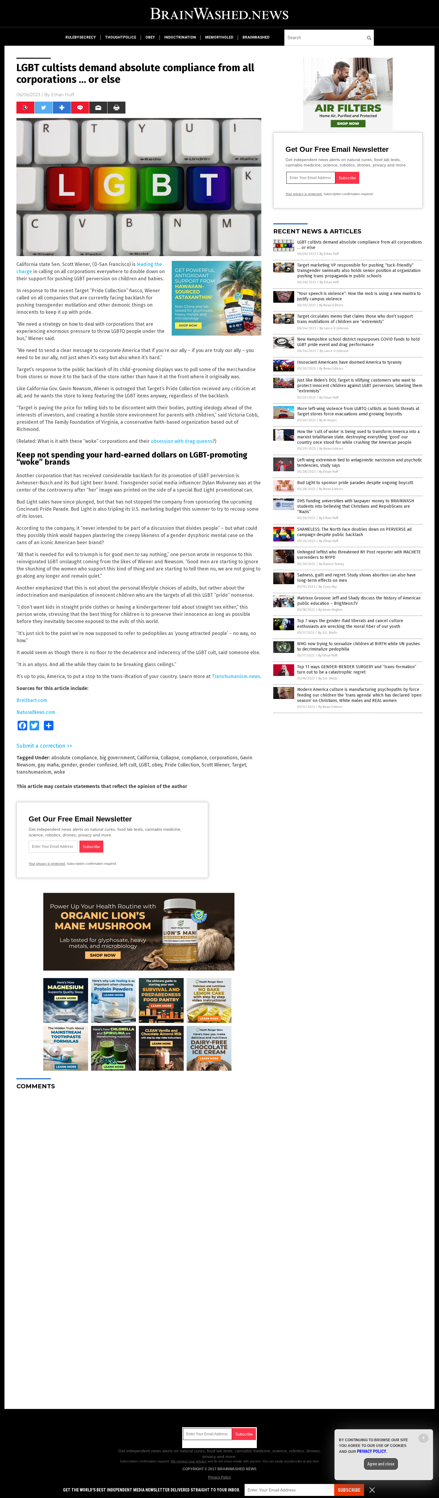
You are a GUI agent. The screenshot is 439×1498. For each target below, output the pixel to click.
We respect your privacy (189, 1461)
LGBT (144, 765)
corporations (223, 758)
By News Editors (331, 305)
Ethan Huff (62, 94)
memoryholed (219, 37)
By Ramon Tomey (331, 564)
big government (117, 758)
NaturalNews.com (35, 712)
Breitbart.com (31, 700)
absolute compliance (74, 758)
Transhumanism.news (236, 676)
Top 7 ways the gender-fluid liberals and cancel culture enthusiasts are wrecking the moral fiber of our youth (350, 623)
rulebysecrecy (80, 37)
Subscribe (349, 1490)
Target (239, 765)
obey (150, 37)
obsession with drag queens (182, 441)
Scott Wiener (215, 765)
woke (59, 772)
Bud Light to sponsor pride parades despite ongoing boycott (355, 482)
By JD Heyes (328, 420)
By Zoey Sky (328, 587)
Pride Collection (182, 765)
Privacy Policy (219, 1477)
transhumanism (33, 772)
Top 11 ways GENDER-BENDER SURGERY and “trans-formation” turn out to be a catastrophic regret (356, 669)
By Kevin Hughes (330, 610)
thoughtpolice (120, 37)
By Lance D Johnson (334, 328)
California (147, 758)
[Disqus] (138, 1169)
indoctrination (180, 37)
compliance (194, 758)
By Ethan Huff (329, 254)
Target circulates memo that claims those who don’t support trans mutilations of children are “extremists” (355, 319)
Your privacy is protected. (47, 863)
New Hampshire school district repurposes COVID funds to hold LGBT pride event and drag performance (358, 342)
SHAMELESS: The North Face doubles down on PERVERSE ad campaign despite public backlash (354, 532)
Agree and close (381, 1464)
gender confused (98, 765)
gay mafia (48, 765)
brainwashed (255, 37)
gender (69, 765)
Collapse (170, 758)
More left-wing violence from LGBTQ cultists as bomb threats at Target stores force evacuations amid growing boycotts (358, 411)
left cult (128, 765)
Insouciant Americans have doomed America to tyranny (349, 362)
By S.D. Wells (327, 633)
